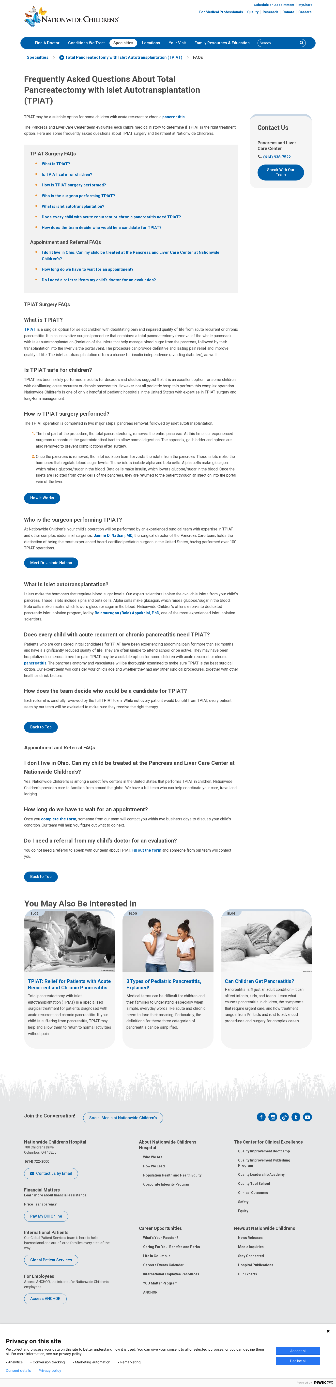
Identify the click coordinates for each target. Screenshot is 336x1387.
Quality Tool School (254, 1184)
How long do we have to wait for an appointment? (88, 269)
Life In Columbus (156, 1256)
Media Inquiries (251, 1247)
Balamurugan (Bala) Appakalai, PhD (127, 613)
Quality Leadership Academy (261, 1174)
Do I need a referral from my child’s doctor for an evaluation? (99, 280)
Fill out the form (146, 850)
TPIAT (30, 329)
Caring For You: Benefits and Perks (171, 1247)
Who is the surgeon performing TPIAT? (78, 196)
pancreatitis (35, 663)
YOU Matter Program (160, 1283)
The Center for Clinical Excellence (268, 1142)
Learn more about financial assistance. (55, 1195)
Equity (243, 1211)
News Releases (250, 1238)
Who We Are (152, 1157)
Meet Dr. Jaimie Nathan (51, 562)
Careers (305, 12)
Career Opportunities (160, 1228)
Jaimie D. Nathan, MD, (113, 535)
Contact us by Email (53, 1173)
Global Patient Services (51, 1260)
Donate (288, 12)
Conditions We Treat (86, 43)
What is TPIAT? (56, 164)
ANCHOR (150, 1292)
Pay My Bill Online (46, 1216)
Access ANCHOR (45, 1298)
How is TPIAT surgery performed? (74, 185)
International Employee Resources (171, 1274)
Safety (243, 1202)
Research (270, 12)
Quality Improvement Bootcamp (264, 1151)
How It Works (42, 498)
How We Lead (154, 1166)
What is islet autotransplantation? (73, 206)
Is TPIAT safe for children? (67, 174)
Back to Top (41, 727)
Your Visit (177, 43)
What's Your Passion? (160, 1238)
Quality (253, 12)
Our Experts (247, 1274)
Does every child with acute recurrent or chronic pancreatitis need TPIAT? (111, 217)
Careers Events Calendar (163, 1265)
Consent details (18, 1370)
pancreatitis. (174, 117)
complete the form (58, 819)
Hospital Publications (255, 1265)
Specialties (123, 43)
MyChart (305, 4)
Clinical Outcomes (253, 1193)
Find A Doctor (47, 43)
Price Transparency (40, 1204)
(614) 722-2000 (36, 1161)
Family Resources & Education (222, 43)
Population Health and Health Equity (172, 1175)
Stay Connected (251, 1256)
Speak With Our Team (280, 172)
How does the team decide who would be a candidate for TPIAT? (102, 227)
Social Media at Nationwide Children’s (123, 1118)
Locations (151, 43)
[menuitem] (47, 43)
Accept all (298, 1351)
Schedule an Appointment (274, 4)
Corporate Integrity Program (166, 1184)
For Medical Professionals (221, 12)
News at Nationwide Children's (264, 1228)
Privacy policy (50, 1370)
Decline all (298, 1361)
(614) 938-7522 (274, 157)
